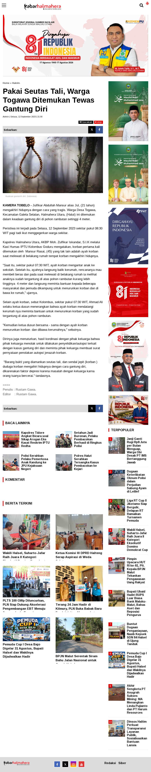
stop (99, 122)
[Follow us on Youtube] (81, 764)
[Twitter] (92, 129)
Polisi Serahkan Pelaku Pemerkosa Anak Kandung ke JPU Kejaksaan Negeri (34, 462)
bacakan (87, 122)
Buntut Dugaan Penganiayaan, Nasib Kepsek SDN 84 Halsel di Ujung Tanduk (137, 634)
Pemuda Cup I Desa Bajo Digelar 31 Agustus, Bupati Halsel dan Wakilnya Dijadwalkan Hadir (137, 665)
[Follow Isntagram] (73, 764)
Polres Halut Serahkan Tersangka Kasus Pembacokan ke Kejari (86, 462)
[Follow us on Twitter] (65, 764)
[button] (147, 2)
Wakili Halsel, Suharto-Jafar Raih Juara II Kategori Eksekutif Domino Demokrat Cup (137, 539)
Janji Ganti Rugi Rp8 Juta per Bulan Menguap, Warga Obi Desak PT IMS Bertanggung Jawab (137, 450)
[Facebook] (99, 129)
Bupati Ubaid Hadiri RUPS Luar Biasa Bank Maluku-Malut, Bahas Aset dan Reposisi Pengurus (136, 603)
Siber (122, 763)
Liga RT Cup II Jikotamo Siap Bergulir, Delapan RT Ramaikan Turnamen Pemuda (137, 510)
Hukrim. (16, 83)
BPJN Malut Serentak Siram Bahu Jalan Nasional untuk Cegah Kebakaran (76, 660)
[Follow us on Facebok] (57, 764)
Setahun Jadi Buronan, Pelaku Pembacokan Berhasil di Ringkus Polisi (88, 439)
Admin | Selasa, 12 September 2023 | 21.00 (22, 117)
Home (6, 83)
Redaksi (110, 763)
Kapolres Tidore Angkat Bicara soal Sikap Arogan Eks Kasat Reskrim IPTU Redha (35, 439)
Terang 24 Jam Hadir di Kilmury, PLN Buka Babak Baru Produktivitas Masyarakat (79, 608)
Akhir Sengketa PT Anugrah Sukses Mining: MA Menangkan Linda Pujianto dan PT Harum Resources (137, 699)
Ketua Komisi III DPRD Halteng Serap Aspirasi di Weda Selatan (79, 557)
